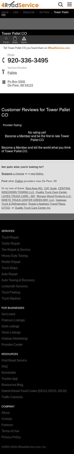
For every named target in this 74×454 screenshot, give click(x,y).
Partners (7, 425)
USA (15, 12)
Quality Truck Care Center (51, 192)
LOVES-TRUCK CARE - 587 (18, 196)
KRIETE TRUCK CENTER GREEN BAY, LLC (28, 200)
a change (13, 173)
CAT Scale (50, 188)
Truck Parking (11, 292)
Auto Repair (10, 274)
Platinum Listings (13, 320)
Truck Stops (9, 268)
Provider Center (12, 344)
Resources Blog (12, 384)
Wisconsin (29, 12)
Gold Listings (10, 326)
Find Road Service (14, 360)
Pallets (12, 72)
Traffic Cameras (12, 397)
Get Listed (8, 314)
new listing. (37, 173)
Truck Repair (10, 237)
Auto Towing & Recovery (18, 280)
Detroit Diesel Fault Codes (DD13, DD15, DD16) (34, 391)
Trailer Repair (11, 243)
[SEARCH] (60, 4)
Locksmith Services (15, 286)
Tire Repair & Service (16, 249)
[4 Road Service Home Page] (20, 4)
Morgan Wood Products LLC (54, 196)
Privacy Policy (11, 437)
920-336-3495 (28, 60)
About (5, 412)
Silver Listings (11, 332)
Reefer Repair (11, 261)
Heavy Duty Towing (15, 255)
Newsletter (9, 372)
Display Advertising (15, 338)
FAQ (5, 366)
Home (5, 12)
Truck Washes (11, 298)
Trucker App (10, 378)
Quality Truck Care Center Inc (32, 207)
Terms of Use (10, 431)
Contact (7, 418)
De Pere (44, 12)
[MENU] (69, 4)
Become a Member (17, 136)
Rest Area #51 (34, 188)
